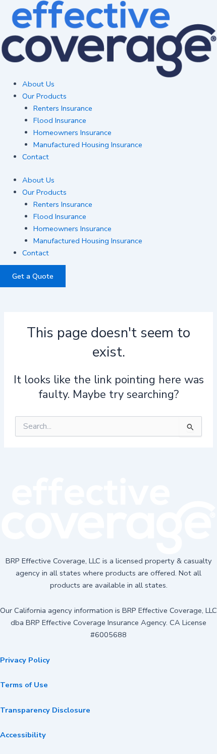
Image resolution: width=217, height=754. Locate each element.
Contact (35, 157)
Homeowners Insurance (72, 132)
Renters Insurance (62, 108)
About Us (38, 84)
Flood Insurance (59, 120)
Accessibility (23, 735)
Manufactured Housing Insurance (87, 145)
